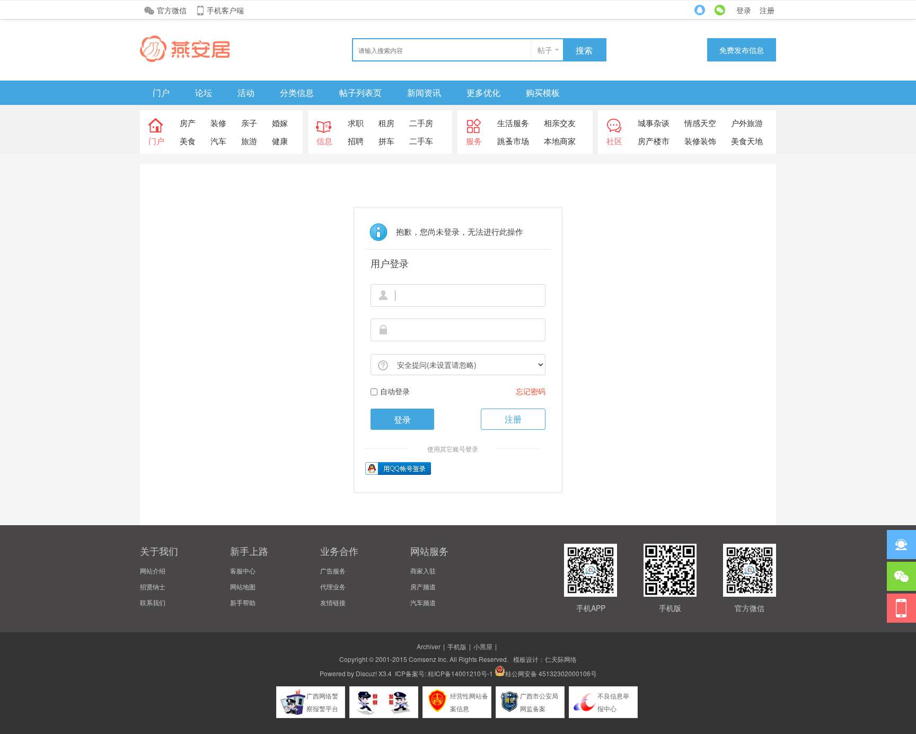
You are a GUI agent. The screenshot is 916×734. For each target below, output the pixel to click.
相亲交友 (560, 122)
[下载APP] (901, 608)
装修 (218, 122)
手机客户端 (225, 10)
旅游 (249, 140)
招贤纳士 (152, 586)
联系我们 (152, 602)
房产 (188, 122)
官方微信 (172, 10)
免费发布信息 (741, 50)
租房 (386, 122)
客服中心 (243, 570)
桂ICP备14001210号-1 (460, 673)
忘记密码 (530, 391)
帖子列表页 (360, 92)
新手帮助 (243, 602)
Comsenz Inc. (428, 659)
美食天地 (747, 140)
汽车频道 (423, 602)
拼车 (386, 140)
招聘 (356, 140)
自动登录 (395, 391)
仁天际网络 (561, 659)
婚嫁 (280, 122)
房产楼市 (654, 140)
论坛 (203, 92)
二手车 (421, 140)
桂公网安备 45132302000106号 (551, 673)
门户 (161, 92)
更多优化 (483, 92)
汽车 (218, 140)
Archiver (429, 646)
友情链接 (333, 602)
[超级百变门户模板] (185, 59)
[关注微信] (901, 576)
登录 (743, 10)
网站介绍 (152, 570)
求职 (356, 122)
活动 (245, 92)
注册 (767, 10)
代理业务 (333, 586)
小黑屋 (482, 646)
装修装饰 (700, 140)
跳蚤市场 (513, 140)
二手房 (421, 122)
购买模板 (543, 92)
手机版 (456, 646)
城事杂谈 (654, 122)
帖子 (545, 50)
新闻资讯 (424, 92)
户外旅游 (747, 122)
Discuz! (366, 673)
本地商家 (560, 140)
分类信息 (297, 92)
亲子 (249, 122)
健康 (280, 140)
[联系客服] (901, 544)
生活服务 (513, 122)
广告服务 (333, 570)
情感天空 (700, 122)
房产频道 (423, 586)
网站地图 (243, 586)
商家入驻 (423, 570)
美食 (188, 140)
